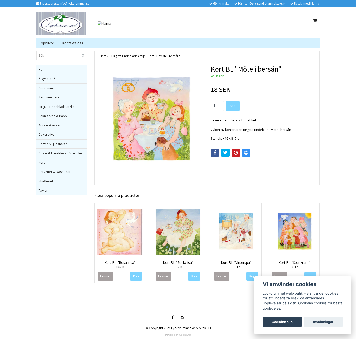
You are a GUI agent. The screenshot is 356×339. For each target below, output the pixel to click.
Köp (233, 105)
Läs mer (105, 276)
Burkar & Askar (50, 125)
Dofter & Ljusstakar (53, 144)
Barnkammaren (50, 97)
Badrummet (47, 88)
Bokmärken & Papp (53, 116)
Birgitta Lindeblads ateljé (57, 106)
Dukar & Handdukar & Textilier (61, 153)
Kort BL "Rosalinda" (120, 262)
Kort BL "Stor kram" (294, 262)
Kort (42, 162)
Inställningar (323, 322)
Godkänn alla (282, 322)
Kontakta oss (72, 43)
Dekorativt (46, 134)
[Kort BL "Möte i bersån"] (151, 120)
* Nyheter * (47, 78)
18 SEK (120, 267)
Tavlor (43, 190)
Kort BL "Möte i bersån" (164, 56)
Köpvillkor (46, 43)
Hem (42, 69)
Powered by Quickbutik (178, 334)
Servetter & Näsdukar (54, 172)
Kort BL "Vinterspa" (236, 262)
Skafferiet (46, 181)
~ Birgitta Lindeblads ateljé (127, 56)
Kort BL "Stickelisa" (178, 262)
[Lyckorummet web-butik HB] (61, 23)
